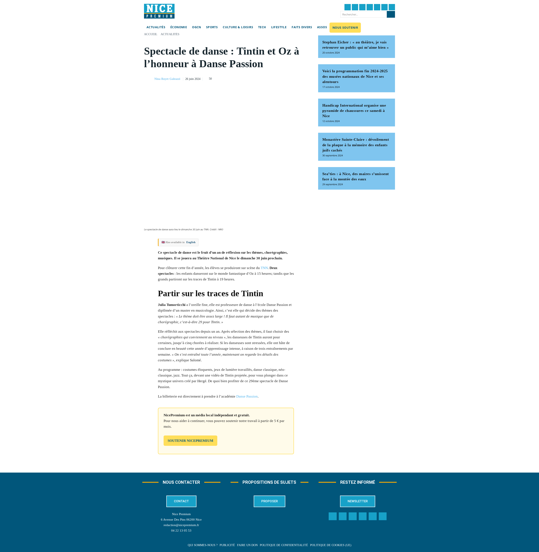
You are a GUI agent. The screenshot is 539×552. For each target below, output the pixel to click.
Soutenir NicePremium (190, 441)
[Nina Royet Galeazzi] (149, 79)
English (190, 242)
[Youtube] (392, 7)
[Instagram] (362, 7)
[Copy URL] (265, 78)
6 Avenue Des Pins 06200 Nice (181, 519)
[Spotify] (373, 516)
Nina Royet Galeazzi (167, 78)
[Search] (391, 14)
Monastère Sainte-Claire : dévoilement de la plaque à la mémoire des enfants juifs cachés (355, 144)
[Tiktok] (377, 7)
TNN (264, 268)
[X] (284, 78)
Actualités (170, 34)
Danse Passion (247, 396)
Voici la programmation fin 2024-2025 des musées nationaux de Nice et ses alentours (355, 76)
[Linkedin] (384, 7)
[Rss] (383, 516)
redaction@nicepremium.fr (181, 525)
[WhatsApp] (294, 78)
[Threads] (370, 7)
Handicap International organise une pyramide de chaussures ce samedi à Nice (354, 110)
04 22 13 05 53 (181, 530)
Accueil (150, 34)
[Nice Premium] (159, 11)
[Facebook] (347, 7)
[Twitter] (355, 7)
